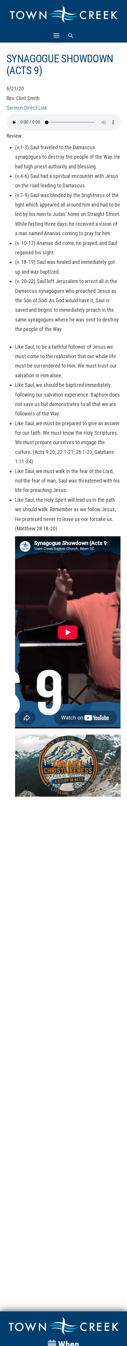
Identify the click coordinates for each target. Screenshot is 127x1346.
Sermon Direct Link (26, 108)
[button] (56, 35)
